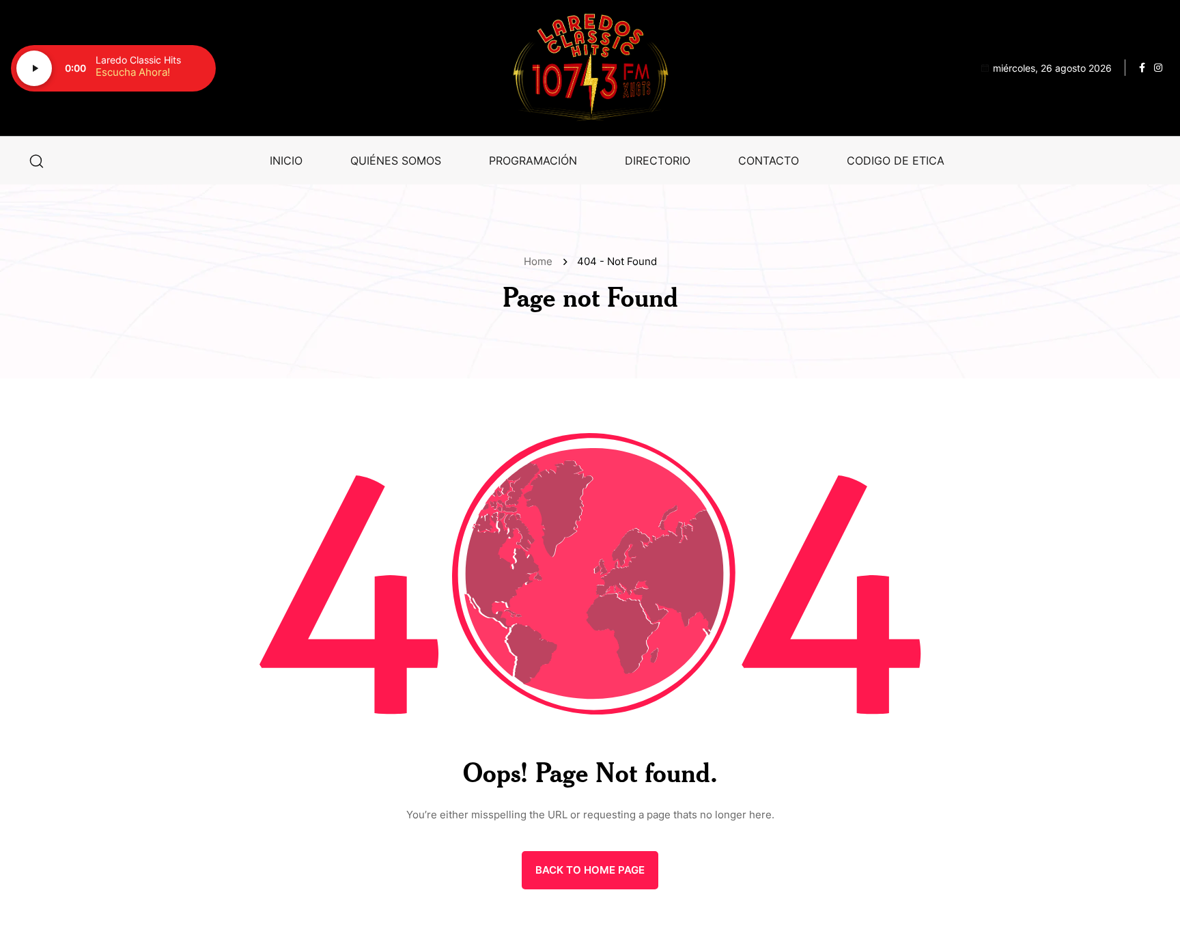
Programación (533, 160)
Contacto (768, 160)
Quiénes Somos (395, 160)
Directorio (657, 160)
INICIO (286, 160)
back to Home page (590, 869)
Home (541, 261)
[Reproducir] (34, 68)
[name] (590, 68)
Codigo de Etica (895, 160)
